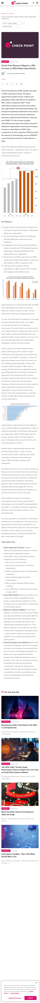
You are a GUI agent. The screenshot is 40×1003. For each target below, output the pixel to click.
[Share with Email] (21, 84)
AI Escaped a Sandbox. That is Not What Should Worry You (18, 855)
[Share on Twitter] (7, 84)
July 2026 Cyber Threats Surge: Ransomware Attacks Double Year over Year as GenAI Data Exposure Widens (20, 770)
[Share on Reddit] (17, 84)
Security (11, 13)
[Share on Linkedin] (12, 84)
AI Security (6, 721)
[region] (20, 991)
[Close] (36, 983)
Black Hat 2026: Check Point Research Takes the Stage (17, 813)
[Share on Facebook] (3, 84)
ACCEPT (30, 998)
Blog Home (4, 13)
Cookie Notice (15, 993)
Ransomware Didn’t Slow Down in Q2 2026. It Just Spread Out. (19, 726)
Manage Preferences (15, 998)
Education (5, 764)
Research (5, 808)
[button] (34, 3)
